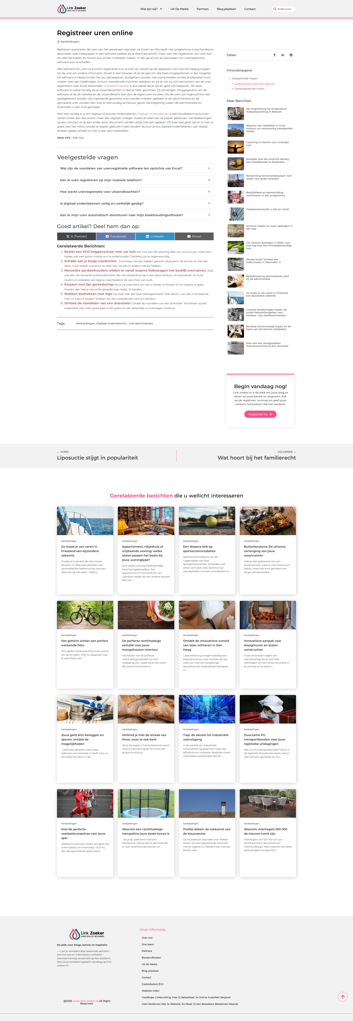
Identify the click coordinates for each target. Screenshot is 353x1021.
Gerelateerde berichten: (249, 88)
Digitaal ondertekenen (153, 114)
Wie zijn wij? (149, 9)
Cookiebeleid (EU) (152, 984)
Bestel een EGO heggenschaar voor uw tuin (100, 252)
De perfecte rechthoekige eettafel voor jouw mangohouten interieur (141, 645)
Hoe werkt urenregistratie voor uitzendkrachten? (135, 192)
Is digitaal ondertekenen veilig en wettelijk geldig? (135, 203)
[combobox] (283, 9)
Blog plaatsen (226, 9)
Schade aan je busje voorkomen (90, 261)
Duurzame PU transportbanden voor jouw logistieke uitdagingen (265, 739)
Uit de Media (149, 964)
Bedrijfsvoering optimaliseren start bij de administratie (267, 278)
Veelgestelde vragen (245, 78)
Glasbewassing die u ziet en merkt (267, 209)
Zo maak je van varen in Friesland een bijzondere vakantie (267, 294)
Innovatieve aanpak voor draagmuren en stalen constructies (262, 645)
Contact (250, 9)
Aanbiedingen (70, 41)
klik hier (78, 137)
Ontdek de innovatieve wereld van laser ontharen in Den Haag (206, 645)
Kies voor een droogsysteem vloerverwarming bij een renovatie (267, 345)
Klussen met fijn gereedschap (89, 284)
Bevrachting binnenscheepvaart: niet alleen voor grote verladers (268, 177)
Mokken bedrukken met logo (88, 294)
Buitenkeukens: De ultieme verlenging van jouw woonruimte (265, 551)
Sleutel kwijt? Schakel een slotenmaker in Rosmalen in (263, 261)
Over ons (147, 937)
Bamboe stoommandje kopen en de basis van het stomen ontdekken (268, 328)
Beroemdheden (151, 957)
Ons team (148, 944)
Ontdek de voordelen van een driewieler (97, 303)
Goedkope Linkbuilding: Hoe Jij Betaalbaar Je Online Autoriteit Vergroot (186, 997)
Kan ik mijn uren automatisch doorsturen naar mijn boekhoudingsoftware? (135, 215)
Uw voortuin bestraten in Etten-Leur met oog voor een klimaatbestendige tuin (269, 245)
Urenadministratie (116, 86)
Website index (150, 990)
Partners (203, 9)
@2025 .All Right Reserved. (86, 1002)
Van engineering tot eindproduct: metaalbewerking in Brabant (266, 110)
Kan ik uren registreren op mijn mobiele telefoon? (135, 180)
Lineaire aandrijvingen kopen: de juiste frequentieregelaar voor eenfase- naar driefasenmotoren (266, 312)
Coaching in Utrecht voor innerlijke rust (267, 144)
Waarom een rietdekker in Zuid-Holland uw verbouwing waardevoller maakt (269, 128)
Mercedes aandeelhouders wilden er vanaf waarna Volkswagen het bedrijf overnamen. (135, 270)
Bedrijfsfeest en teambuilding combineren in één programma (265, 194)
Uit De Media (179, 9)
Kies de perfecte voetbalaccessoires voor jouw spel (83, 833)
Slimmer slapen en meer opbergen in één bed (269, 227)
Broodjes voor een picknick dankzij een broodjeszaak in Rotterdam (267, 160)
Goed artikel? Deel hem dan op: (254, 83)
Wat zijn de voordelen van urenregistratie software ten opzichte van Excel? (135, 168)
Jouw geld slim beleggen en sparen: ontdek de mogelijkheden (82, 739)
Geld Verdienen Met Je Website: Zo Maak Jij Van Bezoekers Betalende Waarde (190, 1003)
